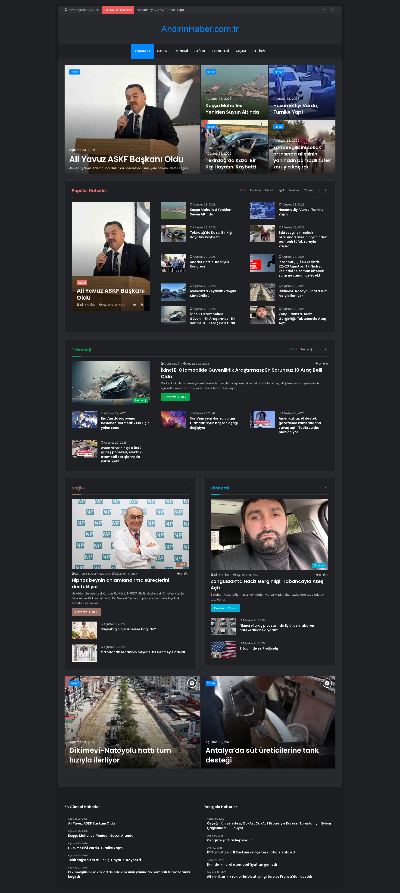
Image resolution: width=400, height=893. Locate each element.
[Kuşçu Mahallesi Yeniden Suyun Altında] (234, 92)
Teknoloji (220, 51)
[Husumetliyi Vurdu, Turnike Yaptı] (302, 92)
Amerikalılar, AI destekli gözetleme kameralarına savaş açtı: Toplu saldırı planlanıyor (300, 425)
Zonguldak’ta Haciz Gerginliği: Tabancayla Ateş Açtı (302, 318)
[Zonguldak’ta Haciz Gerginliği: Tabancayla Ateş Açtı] (262, 315)
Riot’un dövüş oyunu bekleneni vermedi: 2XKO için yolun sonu (125, 423)
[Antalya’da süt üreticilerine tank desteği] (268, 722)
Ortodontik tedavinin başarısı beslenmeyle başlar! (143, 652)
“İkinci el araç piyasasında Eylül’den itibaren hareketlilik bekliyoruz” (277, 627)
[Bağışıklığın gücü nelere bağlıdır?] (84, 630)
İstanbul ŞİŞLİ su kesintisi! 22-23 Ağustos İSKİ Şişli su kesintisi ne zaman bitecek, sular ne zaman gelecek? (302, 269)
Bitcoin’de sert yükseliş (259, 648)
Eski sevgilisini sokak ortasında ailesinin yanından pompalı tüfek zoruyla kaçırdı (302, 157)
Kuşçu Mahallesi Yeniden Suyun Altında (232, 108)
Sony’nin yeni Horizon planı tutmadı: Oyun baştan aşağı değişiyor (214, 423)
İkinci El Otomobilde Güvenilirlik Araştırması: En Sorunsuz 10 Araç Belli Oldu (212, 318)
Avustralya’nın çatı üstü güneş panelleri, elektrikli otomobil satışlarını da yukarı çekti (122, 454)
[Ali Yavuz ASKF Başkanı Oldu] (132, 119)
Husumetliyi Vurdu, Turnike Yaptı (295, 108)
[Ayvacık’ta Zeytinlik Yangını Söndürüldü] (173, 292)
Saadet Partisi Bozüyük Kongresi (209, 264)
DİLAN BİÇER (88, 305)
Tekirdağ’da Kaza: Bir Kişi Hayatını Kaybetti (167, 10)
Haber (162, 51)
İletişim (259, 51)
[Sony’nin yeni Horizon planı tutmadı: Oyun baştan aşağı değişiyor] (173, 419)
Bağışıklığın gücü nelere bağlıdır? (128, 629)
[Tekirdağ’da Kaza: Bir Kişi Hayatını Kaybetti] (234, 147)
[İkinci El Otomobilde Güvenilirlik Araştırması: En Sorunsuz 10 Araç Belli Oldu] (173, 315)
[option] (200, 119)
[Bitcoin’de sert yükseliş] (223, 649)
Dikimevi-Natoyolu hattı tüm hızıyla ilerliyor (303, 293)
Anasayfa (142, 51)
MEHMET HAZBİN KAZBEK (92, 574)
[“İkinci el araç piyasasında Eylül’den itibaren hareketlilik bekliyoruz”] (223, 626)
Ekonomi (181, 51)
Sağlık (199, 51)
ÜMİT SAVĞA (172, 363)
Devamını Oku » (175, 397)
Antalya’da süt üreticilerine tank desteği (262, 755)
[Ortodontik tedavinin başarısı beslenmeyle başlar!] (84, 653)
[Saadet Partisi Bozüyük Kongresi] (173, 263)
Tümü (243, 190)
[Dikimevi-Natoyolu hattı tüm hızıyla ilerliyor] (262, 292)
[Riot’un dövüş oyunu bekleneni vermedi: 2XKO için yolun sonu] (84, 419)
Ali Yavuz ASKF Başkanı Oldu (126, 159)
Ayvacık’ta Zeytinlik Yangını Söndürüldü (213, 293)
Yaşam (240, 51)
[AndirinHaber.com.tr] (200, 29)
